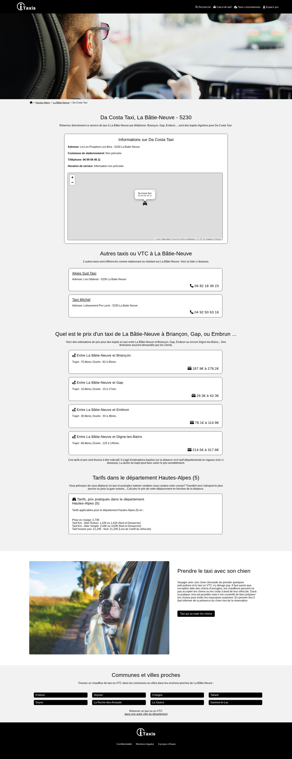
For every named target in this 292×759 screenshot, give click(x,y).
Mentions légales (145, 744)
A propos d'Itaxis (167, 744)
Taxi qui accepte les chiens (196, 613)
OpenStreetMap (178, 239)
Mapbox (218, 239)
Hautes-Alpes (42, 102)
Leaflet (158, 239)
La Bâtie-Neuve (61, 102)
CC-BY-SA (200, 239)
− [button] (72, 182)
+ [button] (72, 177)
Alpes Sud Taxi (84, 273)
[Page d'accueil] (31, 103)
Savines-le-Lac (219, 702)
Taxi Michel (81, 299)
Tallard (214, 695)
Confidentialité (124, 744)
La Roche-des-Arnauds (108, 702)
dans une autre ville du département (146, 714)
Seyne (39, 702)
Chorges (157, 695)
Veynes (98, 695)
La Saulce (158, 702)
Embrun (40, 695)
